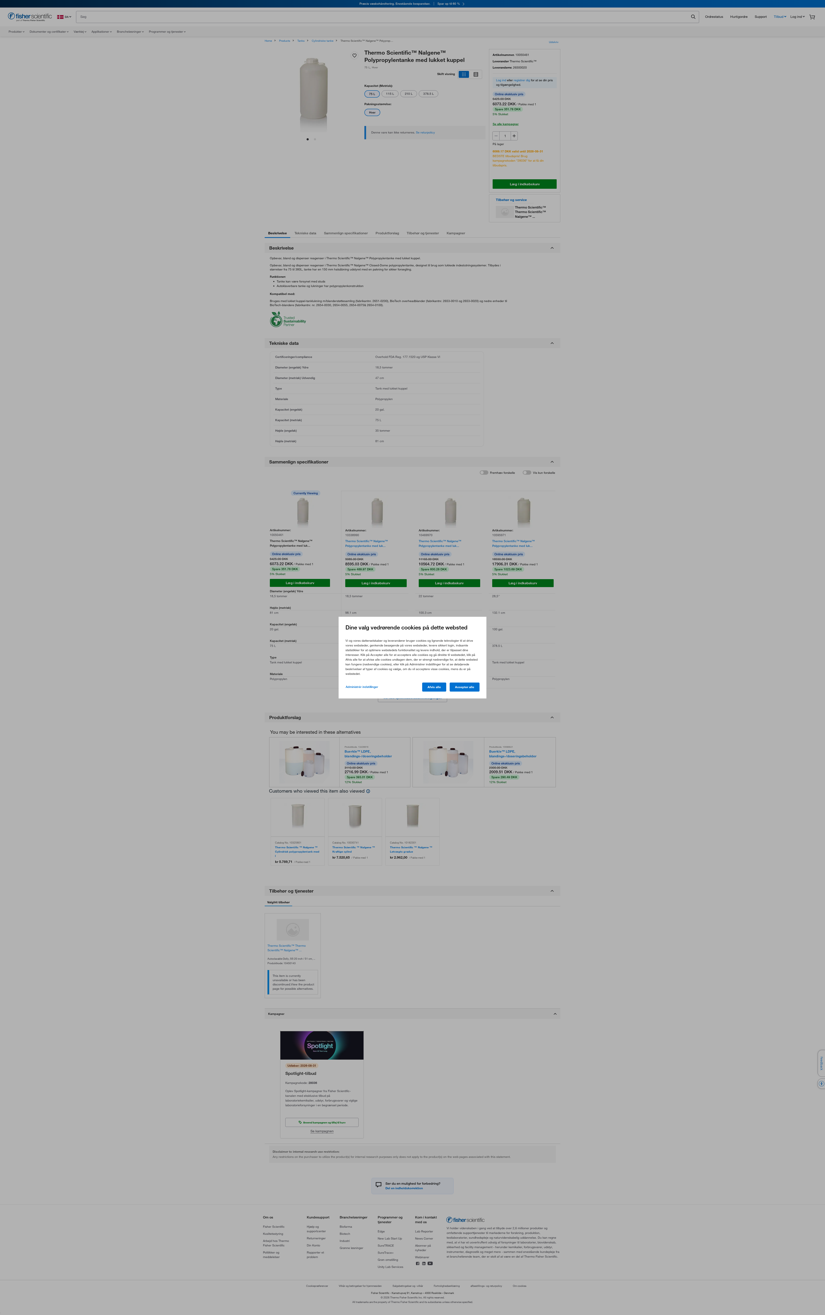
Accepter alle (464, 687)
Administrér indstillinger (362, 687)
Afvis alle (434, 687)
